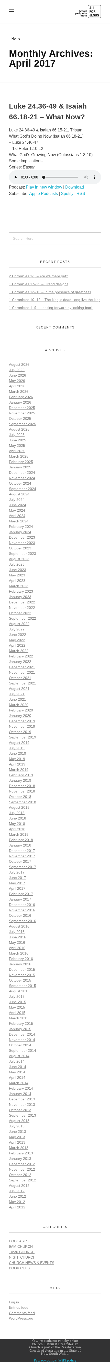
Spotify (67, 193)
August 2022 (19, 624)
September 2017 (22, 867)
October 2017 (20, 861)
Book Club (19, 1268)
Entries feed (18, 1307)
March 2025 (18, 456)
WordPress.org (21, 1318)
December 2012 (22, 1164)
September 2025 (22, 424)
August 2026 (19, 364)
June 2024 (17, 505)
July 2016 (17, 932)
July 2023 (17, 564)
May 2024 (17, 510)
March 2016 (18, 953)
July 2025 (17, 435)
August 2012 (19, 1185)
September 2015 (22, 986)
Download (74, 187)
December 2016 (22, 905)
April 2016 (17, 948)
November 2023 (22, 543)
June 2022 (17, 635)
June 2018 (17, 818)
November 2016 (22, 910)
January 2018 (20, 845)
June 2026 (17, 375)
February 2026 (21, 397)
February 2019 (21, 775)
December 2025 (22, 408)
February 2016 (21, 959)
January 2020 (20, 716)
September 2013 (22, 1115)
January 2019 (20, 780)
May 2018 (17, 824)
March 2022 (18, 651)
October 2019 (20, 732)
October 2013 (20, 1110)
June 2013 (17, 1131)
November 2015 (22, 975)
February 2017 (21, 894)
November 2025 (22, 413)
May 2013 (17, 1137)
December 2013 (22, 1099)
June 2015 (17, 1002)
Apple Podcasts (43, 193)
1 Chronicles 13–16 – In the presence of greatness (50, 292)
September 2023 (22, 553)
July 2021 (17, 694)
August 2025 (19, 429)
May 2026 (17, 381)
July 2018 (17, 813)
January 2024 (20, 532)
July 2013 (17, 1126)
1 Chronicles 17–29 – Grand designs (38, 284)
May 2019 (17, 759)
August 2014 (19, 1056)
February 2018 (21, 840)
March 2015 (18, 1018)
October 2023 (20, 548)
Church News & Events (31, 1263)
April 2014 (17, 1077)
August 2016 (19, 926)
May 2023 (17, 575)
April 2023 (17, 580)
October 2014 (20, 1045)
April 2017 (17, 888)
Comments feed (22, 1313)
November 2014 (22, 1040)
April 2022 (17, 645)
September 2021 (22, 683)
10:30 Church (22, 1252)
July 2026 (17, 370)
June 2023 (17, 570)
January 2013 (20, 1158)
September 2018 (22, 802)
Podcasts (18, 1241)
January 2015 (20, 1029)
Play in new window (44, 187)
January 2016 (20, 964)
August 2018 (19, 807)
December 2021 (22, 667)
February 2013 (21, 1153)
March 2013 (18, 1148)
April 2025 (17, 451)
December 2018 (22, 786)
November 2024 (22, 478)
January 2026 (20, 402)
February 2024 (21, 526)
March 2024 (18, 521)
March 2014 (18, 1083)
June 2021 (17, 699)
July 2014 (17, 1061)
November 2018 (22, 791)
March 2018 (18, 834)
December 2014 (22, 1034)
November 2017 (22, 856)
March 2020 (18, 705)
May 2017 (17, 883)
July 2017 (17, 872)
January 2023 (20, 597)
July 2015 (17, 996)
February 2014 (21, 1088)
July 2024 (17, 499)
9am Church (21, 1246)
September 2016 (22, 921)
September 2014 (22, 1050)
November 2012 (22, 1169)
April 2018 (17, 829)
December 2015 (22, 969)
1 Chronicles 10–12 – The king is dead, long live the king (55, 300)
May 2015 (17, 1007)
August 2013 (19, 1121)
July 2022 (17, 629)
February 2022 (21, 656)
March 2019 (18, 770)
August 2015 (19, 991)
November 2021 (22, 672)
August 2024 (19, 494)
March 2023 (18, 586)
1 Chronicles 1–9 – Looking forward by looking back (51, 308)
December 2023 (22, 537)
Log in (14, 1302)
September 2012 (22, 1180)
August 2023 (19, 559)
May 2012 (17, 1202)
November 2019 (22, 726)
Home (16, 38)
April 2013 (17, 1142)
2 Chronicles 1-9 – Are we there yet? (38, 276)
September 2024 (22, 489)
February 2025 (21, 462)
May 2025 (17, 445)
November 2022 (22, 608)
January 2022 (20, 662)
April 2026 (17, 386)
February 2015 (21, 1023)
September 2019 (22, 737)
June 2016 (17, 937)
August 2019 (19, 743)
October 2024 (20, 483)
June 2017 (17, 878)
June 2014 (17, 1067)
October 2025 (20, 418)
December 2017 (22, 851)
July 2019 (17, 748)
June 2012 (17, 1196)
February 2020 (21, 710)
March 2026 (18, 391)
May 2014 (17, 1072)
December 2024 (22, 472)
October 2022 (20, 613)
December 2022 (22, 602)
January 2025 (20, 467)
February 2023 (21, 591)
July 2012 (17, 1191)
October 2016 (20, 915)
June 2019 (17, 753)
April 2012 (17, 1207)
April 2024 (17, 516)
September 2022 (22, 618)
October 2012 (20, 1175)
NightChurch (22, 1257)
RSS (80, 193)
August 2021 (19, 689)
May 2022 (17, 640)
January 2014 (20, 1094)
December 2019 (22, 721)
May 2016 (17, 942)
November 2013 (22, 1104)
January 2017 (20, 899)
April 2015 (17, 1013)
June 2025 (17, 440)
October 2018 (20, 797)
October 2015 (20, 980)
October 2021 (20, 678)
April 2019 (17, 764)
